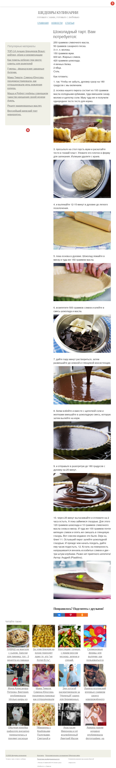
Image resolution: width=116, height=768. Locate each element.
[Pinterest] (70, 615)
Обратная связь (74, 755)
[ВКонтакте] (59, 615)
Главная (43, 22)
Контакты (40, 755)
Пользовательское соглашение (56, 755)
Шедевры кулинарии (58, 12)
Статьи (69, 22)
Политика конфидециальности (48, 759)
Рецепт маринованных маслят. (24, 105)
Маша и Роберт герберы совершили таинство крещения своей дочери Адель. (27, 97)
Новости (57, 22)
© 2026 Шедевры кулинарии (16, 755)
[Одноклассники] (82, 615)
